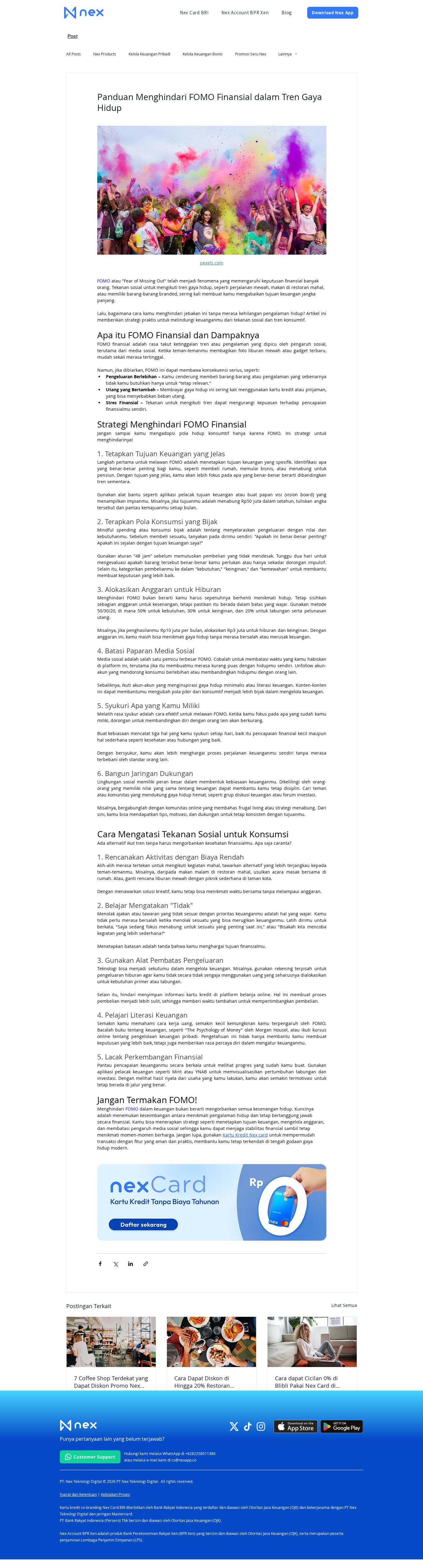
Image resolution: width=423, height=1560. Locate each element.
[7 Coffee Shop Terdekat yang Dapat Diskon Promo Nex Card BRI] (111, 1342)
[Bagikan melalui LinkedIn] (130, 1264)
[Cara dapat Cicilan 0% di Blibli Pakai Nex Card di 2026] (312, 1342)
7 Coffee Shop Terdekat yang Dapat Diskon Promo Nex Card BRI (111, 1381)
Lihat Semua (344, 1305)
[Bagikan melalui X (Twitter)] (115, 1264)
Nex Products (104, 53)
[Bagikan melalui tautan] (146, 1264)
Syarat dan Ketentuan (78, 1494)
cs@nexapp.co (184, 1459)
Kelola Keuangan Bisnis (203, 53)
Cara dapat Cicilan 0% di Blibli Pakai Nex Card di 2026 (306, 1381)
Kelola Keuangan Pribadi (149, 53)
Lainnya (285, 53)
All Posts (73, 53)
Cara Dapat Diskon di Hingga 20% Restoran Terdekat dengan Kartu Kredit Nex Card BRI (203, 1381)
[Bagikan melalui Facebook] (100, 1264)
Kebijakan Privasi (115, 1494)
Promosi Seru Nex (250, 53)
